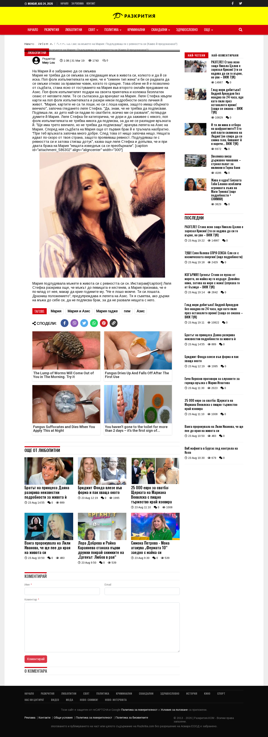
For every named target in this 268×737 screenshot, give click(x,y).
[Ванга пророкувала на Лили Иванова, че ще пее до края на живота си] (49, 539)
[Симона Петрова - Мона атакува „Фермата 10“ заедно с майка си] (155, 539)
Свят (91, 29)
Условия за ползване (175, 709)
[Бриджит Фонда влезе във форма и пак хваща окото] (102, 483)
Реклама (30, 717)
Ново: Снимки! (89, 700)
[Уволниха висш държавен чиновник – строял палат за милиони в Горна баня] (195, 165)
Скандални (159, 29)
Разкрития (51, 29)
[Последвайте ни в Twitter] (240, 3)
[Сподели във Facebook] (64, 323)
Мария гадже (107, 311)
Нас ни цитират (34, 700)
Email (108, 584)
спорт (221, 693)
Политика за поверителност (139, 709)
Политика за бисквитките (132, 717)
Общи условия (63, 717)
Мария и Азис (79, 311)
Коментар (32, 599)
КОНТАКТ (91, 3)
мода (69, 700)
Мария (56, 311)
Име (28, 584)
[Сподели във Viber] (74, 323)
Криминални (136, 29)
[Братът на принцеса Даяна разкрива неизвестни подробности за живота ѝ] (49, 483)
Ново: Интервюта (116, 700)
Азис (141, 311)
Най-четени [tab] (196, 55)
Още (207, 29)
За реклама (77, 3)
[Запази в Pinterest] (104, 323)
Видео (55, 700)
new (127, 311)
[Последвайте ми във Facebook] (233, 3)
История (191, 693)
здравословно (187, 29)
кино (207, 693)
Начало (64, 3)
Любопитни (73, 29)
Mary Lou (48, 62)
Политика (111, 29)
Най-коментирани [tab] (225, 55)
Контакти (44, 717)
